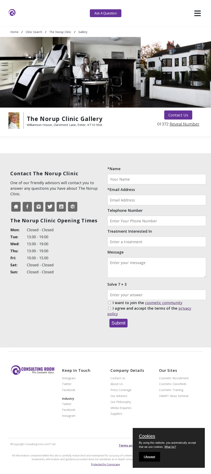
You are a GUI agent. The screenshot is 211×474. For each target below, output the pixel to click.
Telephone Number (125, 210)
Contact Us (178, 115)
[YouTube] (61, 207)
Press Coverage (120, 390)
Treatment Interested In (129, 231)
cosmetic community (163, 302)
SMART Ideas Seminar (174, 396)
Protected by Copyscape (105, 464)
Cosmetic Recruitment (174, 378)
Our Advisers (118, 396)
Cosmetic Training (171, 390)
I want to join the (147, 302)
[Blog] (72, 207)
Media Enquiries (120, 408)
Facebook (68, 390)
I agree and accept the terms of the (149, 311)
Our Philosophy (120, 402)
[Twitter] (50, 207)
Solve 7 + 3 (117, 284)
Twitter (67, 384)
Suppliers (116, 414)
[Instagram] (38, 207)
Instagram (69, 378)
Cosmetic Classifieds (172, 384)
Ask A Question (105, 13)
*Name (114, 168)
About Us (116, 384)
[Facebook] (16, 207)
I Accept (149, 456)
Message (115, 252)
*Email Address (121, 189)
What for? (170, 446)
